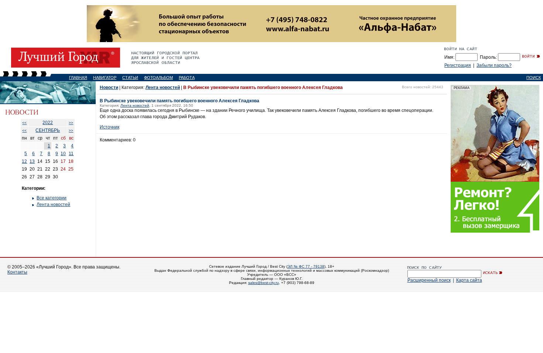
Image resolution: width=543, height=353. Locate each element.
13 (32, 161)
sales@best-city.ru (263, 283)
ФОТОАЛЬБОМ (158, 77)
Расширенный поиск (429, 280)
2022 (47, 122)
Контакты (17, 272)
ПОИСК (533, 77)
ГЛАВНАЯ (78, 77)
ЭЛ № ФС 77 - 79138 (305, 266)
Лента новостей (53, 204)
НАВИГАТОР (104, 77)
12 (24, 161)
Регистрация (457, 65)
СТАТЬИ (130, 77)
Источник (109, 127)
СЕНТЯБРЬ (47, 130)
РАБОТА (187, 77)
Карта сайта (469, 280)
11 (71, 153)
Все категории (51, 198)
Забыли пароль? (494, 65)
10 (63, 153)
